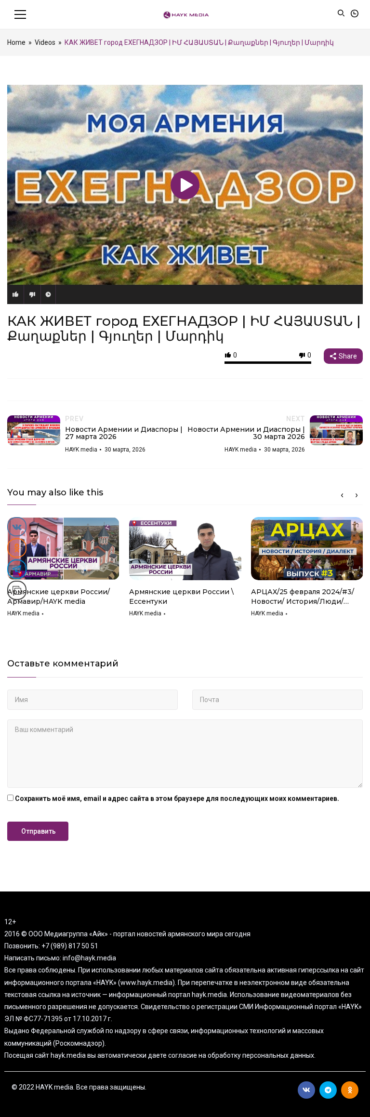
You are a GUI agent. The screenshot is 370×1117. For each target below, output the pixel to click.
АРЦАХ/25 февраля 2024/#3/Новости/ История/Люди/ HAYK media (302, 596)
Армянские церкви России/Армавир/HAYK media (58, 596)
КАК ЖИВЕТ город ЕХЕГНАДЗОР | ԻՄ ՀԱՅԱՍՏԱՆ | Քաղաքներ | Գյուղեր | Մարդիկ (184, 328)
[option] (63, 570)
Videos (45, 42)
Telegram (328, 1090)
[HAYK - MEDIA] (185, 14)
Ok (349, 1090)
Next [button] (356, 495)
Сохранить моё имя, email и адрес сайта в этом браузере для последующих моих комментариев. (177, 798)
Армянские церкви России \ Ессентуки (181, 596)
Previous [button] (342, 495)
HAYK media (23, 613)
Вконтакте (306, 1090)
